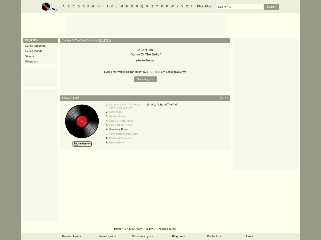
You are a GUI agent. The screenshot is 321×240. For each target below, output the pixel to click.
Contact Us (214, 236)
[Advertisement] (145, 25)
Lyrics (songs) (34, 51)
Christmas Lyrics (143, 236)
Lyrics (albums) (35, 45)
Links (249, 236)
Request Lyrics (71, 236)
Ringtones (31, 61)
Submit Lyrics (107, 236)
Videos (29, 56)
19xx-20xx (204, 6)
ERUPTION (104, 40)
